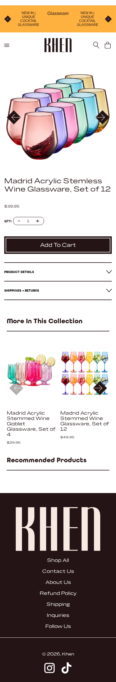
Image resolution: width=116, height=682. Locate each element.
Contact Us (58, 571)
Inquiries (58, 615)
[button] (102, 117)
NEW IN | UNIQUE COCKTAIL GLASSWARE (28, 19)
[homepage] (58, 45)
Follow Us (58, 626)
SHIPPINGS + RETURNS (21, 290)
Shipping (58, 604)
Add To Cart (58, 245)
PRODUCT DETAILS (19, 272)
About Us (58, 582)
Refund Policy (58, 593)
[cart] (108, 45)
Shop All (58, 560)
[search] (96, 45)
